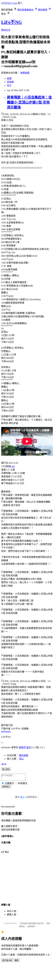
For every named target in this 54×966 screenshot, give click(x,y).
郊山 (21, 759)
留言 (28, 747)
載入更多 (6, 769)
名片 (9, 85)
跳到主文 (5, 30)
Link (13, 466)
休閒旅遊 (24, 73)
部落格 (10, 82)
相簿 (9, 78)
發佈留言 (6, 787)
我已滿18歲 (7, 960)
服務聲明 (31, 926)
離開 (16, 960)
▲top (3, 764)
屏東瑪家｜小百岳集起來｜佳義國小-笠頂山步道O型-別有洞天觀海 (29, 102)
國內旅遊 (23, 755)
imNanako (6, 731)
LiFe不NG (11, 22)
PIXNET (13, 923)
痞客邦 (22, 747)
